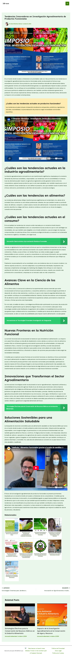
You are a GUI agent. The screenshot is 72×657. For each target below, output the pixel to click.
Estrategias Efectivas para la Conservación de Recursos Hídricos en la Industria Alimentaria (20, 630)
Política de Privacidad (58, 648)
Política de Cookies (58, 653)
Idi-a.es (6, 3)
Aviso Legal (58, 651)
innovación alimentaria (11, 636)
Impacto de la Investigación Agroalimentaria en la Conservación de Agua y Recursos (51, 630)
